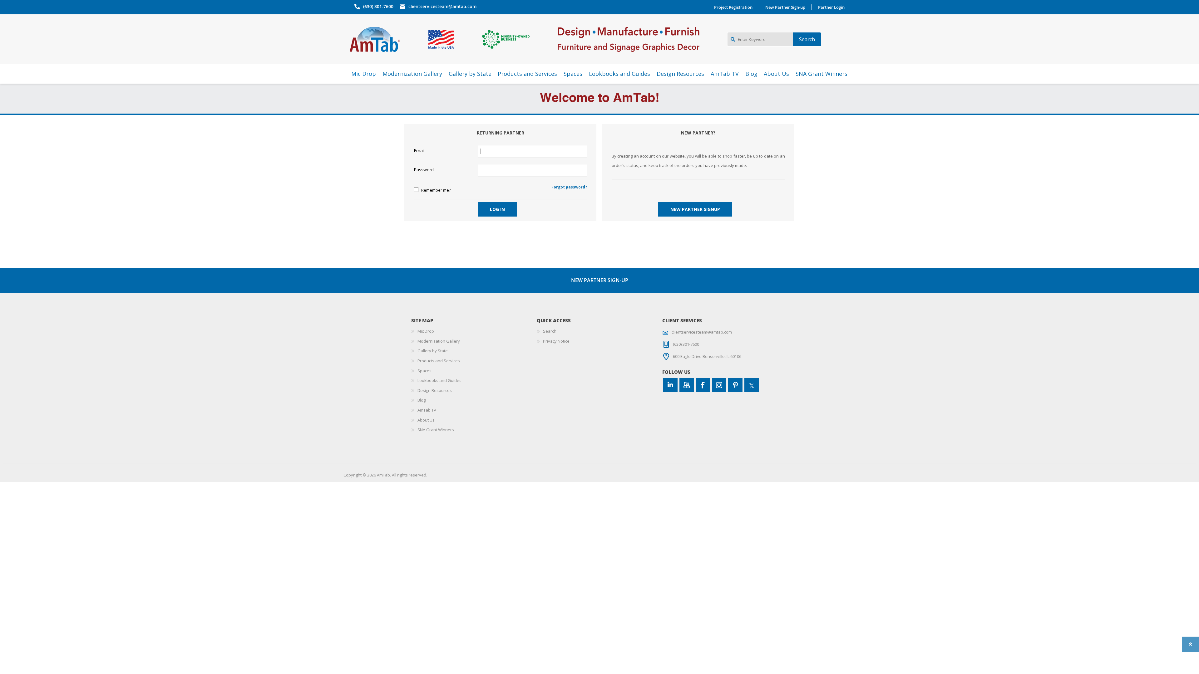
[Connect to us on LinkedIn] (670, 385)
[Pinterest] (735, 385)
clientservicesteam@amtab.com (442, 6)
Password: (424, 170)
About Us (426, 420)
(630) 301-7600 (378, 6)
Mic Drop (425, 331)
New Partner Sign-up (785, 7)
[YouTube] (686, 385)
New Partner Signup (695, 209)
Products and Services (438, 361)
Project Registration (733, 7)
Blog (421, 400)
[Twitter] (751, 385)
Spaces (424, 371)
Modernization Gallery (438, 341)
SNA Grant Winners (435, 429)
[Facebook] (703, 385)
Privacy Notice (556, 341)
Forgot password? (569, 187)
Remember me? (436, 190)
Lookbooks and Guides (439, 380)
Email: (420, 151)
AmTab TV (426, 410)
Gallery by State (432, 351)
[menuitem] (474, 331)
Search (549, 331)
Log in (497, 209)
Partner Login (831, 7)
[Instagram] (719, 385)
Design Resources (434, 390)
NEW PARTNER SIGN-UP (599, 280)
